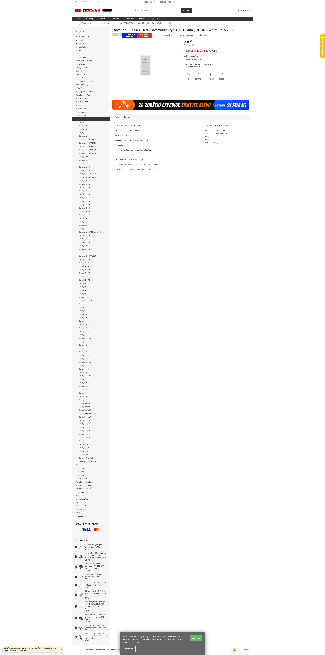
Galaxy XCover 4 (85, 406)
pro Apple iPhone (85, 102)
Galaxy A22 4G (84, 167)
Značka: (203, 35)
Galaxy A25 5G (84, 180)
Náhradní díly (81, 74)
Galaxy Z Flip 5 (84, 427)
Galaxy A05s (83, 126)
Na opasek (82, 471)
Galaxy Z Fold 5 (84, 444)
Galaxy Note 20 (84, 297)
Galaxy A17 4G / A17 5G (87, 153)
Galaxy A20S (83, 160)
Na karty (81, 468)
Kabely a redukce (82, 67)
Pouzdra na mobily (83, 98)
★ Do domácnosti (82, 37)
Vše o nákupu (149, 2)
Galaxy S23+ (83, 358)
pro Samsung (83, 119)
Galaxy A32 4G (84, 194)
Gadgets (79, 54)
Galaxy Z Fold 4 (84, 441)
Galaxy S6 (82, 304)
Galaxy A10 (83, 129)
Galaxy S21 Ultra (85, 338)
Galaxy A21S (83, 163)
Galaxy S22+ (83, 345)
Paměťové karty (82, 84)
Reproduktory (81, 495)
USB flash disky (81, 509)
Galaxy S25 (83, 379)
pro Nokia (82, 115)
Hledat (186, 10)
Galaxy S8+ (83, 307)
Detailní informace (191, 66)
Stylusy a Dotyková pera (85, 506)
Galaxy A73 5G (84, 259)
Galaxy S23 (83, 352)
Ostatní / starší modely (88, 461)
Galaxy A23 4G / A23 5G (87, 174)
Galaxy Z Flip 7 (84, 434)
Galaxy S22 (83, 341)
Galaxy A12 (83, 136)
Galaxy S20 (83, 314)
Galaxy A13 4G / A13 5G (87, 139)
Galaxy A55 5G (84, 242)
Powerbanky (80, 492)
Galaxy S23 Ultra (85, 362)
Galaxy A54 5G (84, 239)
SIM (77, 502)
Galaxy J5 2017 (84, 273)
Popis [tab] (117, 117)
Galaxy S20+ (83, 321)
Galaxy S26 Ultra (85, 400)
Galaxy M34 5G (84, 287)
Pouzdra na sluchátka (84, 485)
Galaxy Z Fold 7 (84, 451)
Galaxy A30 (83, 191)
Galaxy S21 (83, 328)
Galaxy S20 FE (84, 317)
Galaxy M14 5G (84, 280)
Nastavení (129, 649)
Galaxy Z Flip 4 (84, 424)
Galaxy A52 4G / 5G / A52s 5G (90, 232)
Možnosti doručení (191, 56)
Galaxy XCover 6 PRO (87, 413)
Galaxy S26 (83, 393)
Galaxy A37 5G (84, 215)
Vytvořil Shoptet (244, 649)
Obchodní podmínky (167, 2)
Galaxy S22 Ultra (85, 348)
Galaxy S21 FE (84, 331)
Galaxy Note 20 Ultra (86, 300)
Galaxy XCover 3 (85, 403)
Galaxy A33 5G (84, 201)
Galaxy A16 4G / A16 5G (87, 150)
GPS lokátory (81, 57)
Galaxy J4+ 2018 (85, 266)
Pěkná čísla (80, 88)
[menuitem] (77, 19)
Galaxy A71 (83, 252)
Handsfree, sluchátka (84, 61)
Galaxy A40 (83, 218)
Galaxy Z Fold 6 (84, 448)
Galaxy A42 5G (84, 221)
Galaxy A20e (83, 156)
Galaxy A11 (83, 133)
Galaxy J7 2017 (84, 276)
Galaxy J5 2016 (84, 269)
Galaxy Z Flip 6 (84, 430)
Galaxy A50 (83, 225)
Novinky (79, 513)
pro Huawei (82, 108)
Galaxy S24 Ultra (85, 376)
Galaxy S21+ (83, 335)
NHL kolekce (80, 78)
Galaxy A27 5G (84, 187)
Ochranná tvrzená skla (84, 81)
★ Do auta (80, 43)
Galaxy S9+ (83, 311)
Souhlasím (196, 638)
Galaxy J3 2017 (84, 263)
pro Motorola (83, 112)
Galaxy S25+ (83, 386)
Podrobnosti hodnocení (185, 35)
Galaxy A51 (83, 228)
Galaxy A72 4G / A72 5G (87, 256)
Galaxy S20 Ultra (85, 324)
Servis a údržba (82, 499)
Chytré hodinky (81, 64)
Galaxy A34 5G (84, 204)
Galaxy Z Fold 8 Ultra (86, 458)
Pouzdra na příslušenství (85, 482)
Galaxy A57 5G (84, 249)
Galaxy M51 (83, 290)
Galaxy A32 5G (84, 198)
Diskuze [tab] (127, 117)
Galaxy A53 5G (84, 235)
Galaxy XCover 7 (85, 417)
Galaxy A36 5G (84, 211)
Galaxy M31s (83, 283)
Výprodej (79, 516)
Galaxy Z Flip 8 (84, 437)
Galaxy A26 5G (84, 184)
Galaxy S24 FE (84, 369)
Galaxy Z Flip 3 (84, 420)
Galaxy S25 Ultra (85, 389)
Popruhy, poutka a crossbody (87, 91)
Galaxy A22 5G (84, 170)
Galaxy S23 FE (84, 355)
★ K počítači (80, 47)
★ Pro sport (80, 40)
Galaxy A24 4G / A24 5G (87, 177)
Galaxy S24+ (83, 372)
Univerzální (82, 478)
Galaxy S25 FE (84, 382)
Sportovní (82, 475)
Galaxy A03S (83, 122)
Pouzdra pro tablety (83, 489)
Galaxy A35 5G (84, 208)
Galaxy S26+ (83, 396)
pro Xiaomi (82, 465)
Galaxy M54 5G (84, 293)
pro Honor (82, 105)
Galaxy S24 (83, 365)
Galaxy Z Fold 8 (84, 454)
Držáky (78, 50)
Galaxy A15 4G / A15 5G (87, 146)
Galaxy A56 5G (84, 245)
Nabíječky (79, 71)
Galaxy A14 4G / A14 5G (87, 143)
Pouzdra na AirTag (83, 95)
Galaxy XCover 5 (85, 410)
